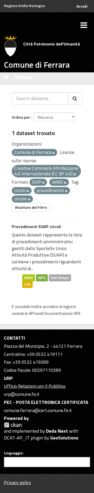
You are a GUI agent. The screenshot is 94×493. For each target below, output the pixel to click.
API (31, 313)
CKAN (13, 425)
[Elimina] (53, 153)
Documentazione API (61, 313)
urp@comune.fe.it (21, 394)
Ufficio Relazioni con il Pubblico (35, 386)
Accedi (82, 6)
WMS (28, 277)
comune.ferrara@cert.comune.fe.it (38, 410)
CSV (27, 284)
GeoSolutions (64, 437)
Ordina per (21, 117)
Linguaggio (13, 453)
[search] (75, 98)
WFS (42, 277)
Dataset (23, 76)
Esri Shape (60, 277)
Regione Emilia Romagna (24, 5)
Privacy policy (17, 482)
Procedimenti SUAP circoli (36, 226)
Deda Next (57, 430)
